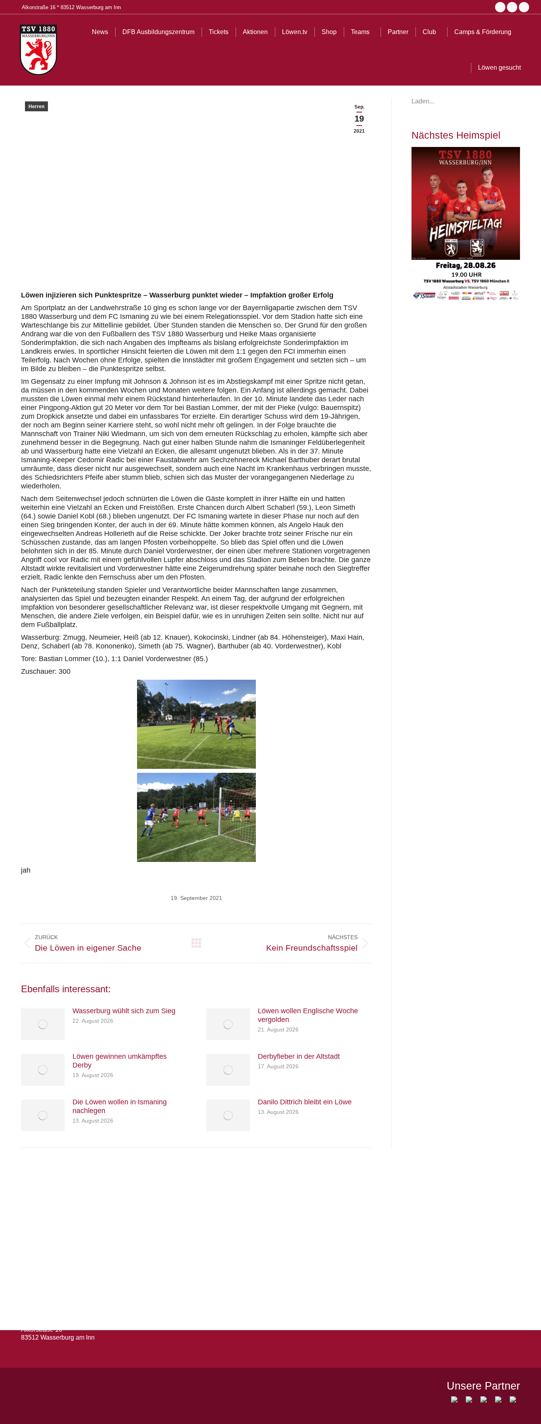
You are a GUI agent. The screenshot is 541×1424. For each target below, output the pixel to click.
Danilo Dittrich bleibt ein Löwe (305, 1102)
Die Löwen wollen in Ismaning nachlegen (119, 1106)
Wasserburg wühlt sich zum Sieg (123, 1011)
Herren (36, 106)
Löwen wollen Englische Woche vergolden (308, 1015)
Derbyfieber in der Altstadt (299, 1056)
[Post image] (43, 1024)
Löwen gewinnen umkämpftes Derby (119, 1060)
